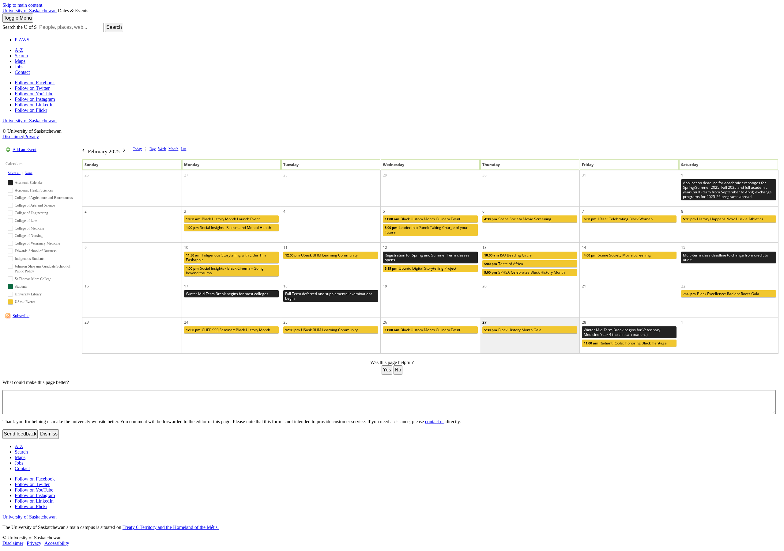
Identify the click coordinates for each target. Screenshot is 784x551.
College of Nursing (29, 236)
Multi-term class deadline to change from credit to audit (725, 257)
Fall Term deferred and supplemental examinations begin (328, 296)
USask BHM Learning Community (321, 255)
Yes (387, 369)
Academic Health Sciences (34, 190)
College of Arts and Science (35, 205)
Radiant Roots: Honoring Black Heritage (625, 343)
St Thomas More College (33, 279)
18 (285, 286)
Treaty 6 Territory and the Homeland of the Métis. (171, 527)
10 (186, 247)
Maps (20, 61)
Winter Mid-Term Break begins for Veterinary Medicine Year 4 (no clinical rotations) (622, 332)
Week (162, 149)
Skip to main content (22, 5)
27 (186, 175)
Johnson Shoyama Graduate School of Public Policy (42, 269)
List (183, 149)
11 (285, 247)
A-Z (19, 50)
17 (186, 286)
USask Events (25, 302)
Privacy (31, 136)
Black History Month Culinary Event (422, 219)
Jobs (19, 66)
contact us (434, 421)
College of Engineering (31, 213)
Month (173, 149)
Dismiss (49, 433)
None (28, 173)
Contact (22, 72)
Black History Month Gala (512, 329)
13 (484, 247)
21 (584, 286)
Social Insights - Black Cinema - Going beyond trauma (225, 271)
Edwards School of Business (36, 251)
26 (87, 175)
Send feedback (20, 433)
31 (584, 175)
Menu (18, 18)
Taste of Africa (503, 263)
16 (87, 286)
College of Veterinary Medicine (37, 243)
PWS (22, 39)
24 (186, 322)
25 (285, 322)
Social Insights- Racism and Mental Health (228, 227)
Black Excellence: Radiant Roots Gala (721, 293)
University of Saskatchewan (29, 10)
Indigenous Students (29, 258)
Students (21, 286)
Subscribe (21, 316)
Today (137, 149)
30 (484, 175)
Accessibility (56, 543)
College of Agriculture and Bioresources (44, 198)
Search (114, 27)
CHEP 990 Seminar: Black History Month (228, 329)
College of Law (26, 220)
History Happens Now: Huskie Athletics (723, 219)
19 (385, 286)
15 (683, 247)
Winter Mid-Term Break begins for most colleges (227, 293)
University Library (28, 294)
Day (152, 149)
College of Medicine (29, 228)
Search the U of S (19, 27)
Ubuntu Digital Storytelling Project (420, 268)
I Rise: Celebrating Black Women (618, 219)
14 (584, 247)
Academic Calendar (29, 182)
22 (683, 286)
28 (285, 175)
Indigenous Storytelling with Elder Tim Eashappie (226, 257)
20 (484, 286)
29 (385, 175)
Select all (14, 173)
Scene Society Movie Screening (517, 219)
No (398, 369)
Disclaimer (12, 136)
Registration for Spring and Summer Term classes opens (427, 257)
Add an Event (24, 149)
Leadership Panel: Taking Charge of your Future (426, 230)
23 (87, 322)
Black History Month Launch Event (223, 219)
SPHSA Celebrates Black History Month (524, 272)
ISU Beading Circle (508, 255)
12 (385, 247)
